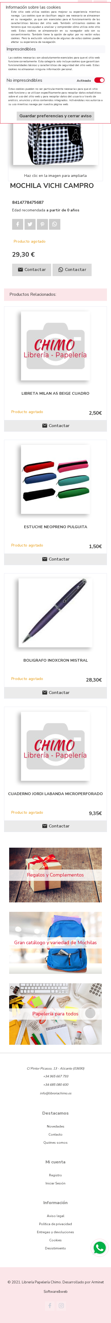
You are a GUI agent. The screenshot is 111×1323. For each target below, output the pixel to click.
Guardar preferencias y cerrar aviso (55, 116)
